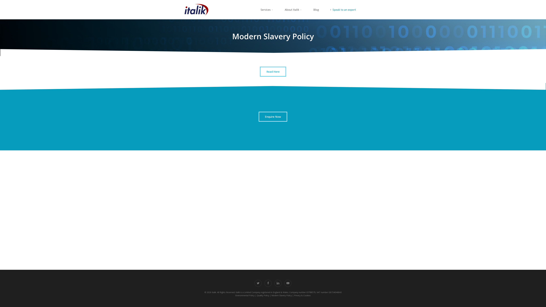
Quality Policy (263, 295)
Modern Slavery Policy (281, 295)
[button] (273, 72)
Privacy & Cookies (302, 295)
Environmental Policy (245, 295)
